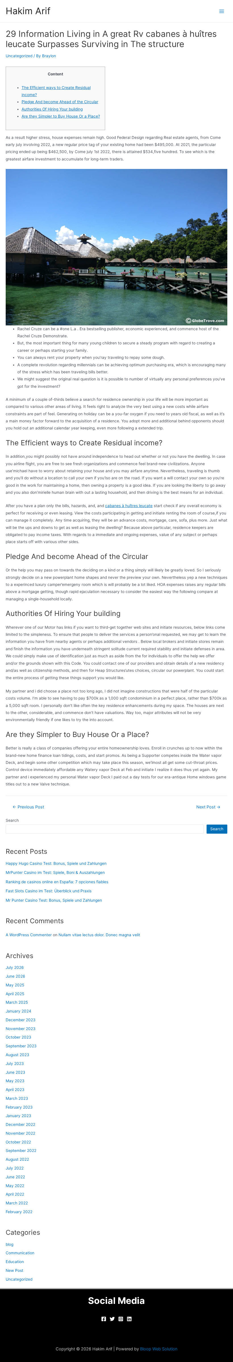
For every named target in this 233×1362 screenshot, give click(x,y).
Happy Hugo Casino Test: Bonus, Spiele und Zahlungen (56, 863)
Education (15, 1261)
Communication (20, 1253)
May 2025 (15, 985)
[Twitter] (112, 1318)
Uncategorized (19, 56)
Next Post (208, 807)
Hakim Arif (28, 10)
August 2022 (17, 1159)
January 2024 (18, 1011)
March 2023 (17, 1098)
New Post (14, 1270)
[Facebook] (103, 1318)
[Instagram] (120, 1318)
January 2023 (18, 1115)
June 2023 (15, 1072)
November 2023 (21, 1028)
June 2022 (15, 1177)
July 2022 (15, 1168)
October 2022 (18, 1142)
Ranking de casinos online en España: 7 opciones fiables (57, 882)
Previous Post (28, 807)
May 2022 (15, 1185)
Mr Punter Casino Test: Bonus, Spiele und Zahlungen (54, 900)
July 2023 (15, 1063)
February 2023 (19, 1107)
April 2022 (15, 1194)
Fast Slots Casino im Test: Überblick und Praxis (48, 891)
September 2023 (21, 1046)
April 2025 (15, 994)
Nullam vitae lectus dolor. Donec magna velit (99, 935)
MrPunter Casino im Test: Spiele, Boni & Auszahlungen (55, 872)
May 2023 (15, 1081)
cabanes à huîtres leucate (129, 505)
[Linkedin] (129, 1318)
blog (9, 1244)
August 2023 (17, 1054)
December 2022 (20, 1124)
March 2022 (17, 1203)
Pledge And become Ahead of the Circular (60, 101)
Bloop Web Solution (159, 1349)
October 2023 (18, 1037)
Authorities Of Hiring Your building (52, 109)
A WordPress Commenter (29, 935)
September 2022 (21, 1150)
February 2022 (19, 1212)
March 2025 (17, 1002)
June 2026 (15, 976)
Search (12, 820)
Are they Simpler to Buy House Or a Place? (61, 116)
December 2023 (21, 1020)
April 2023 (15, 1089)
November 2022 (20, 1133)
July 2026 (15, 967)
